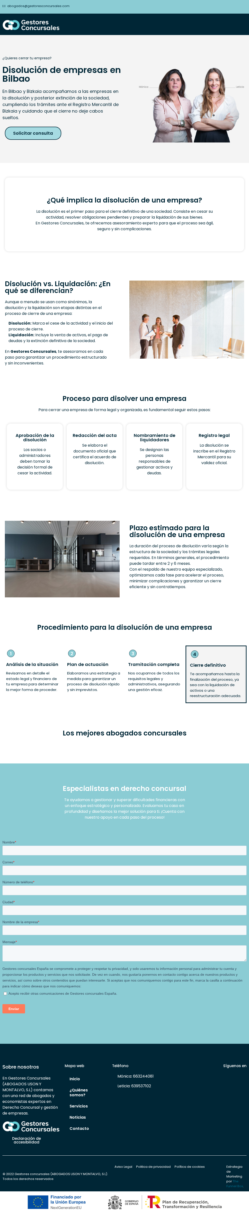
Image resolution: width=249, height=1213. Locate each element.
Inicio (75, 1079)
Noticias (78, 1117)
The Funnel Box (234, 1183)
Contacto (79, 1128)
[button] (243, 24)
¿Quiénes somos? (79, 1092)
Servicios (79, 1106)
